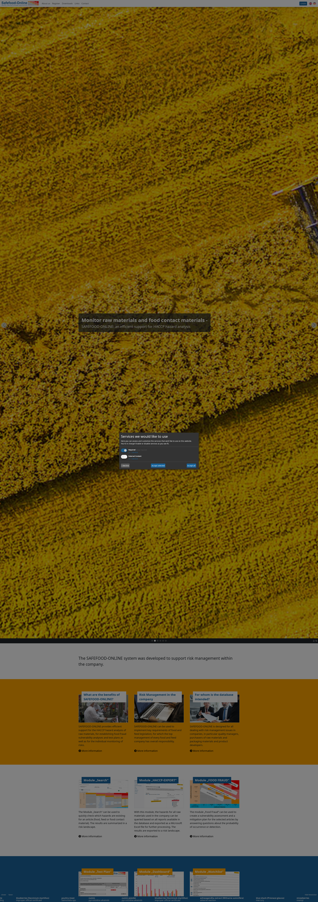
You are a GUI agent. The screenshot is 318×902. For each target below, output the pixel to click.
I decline (125, 465)
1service (133, 452)
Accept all (191, 465)
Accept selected (158, 465)
